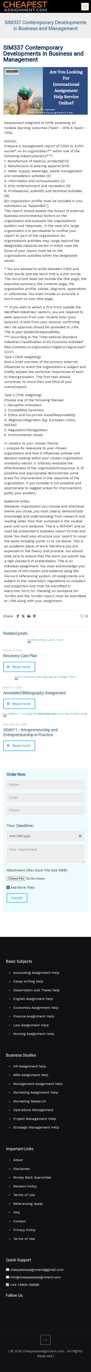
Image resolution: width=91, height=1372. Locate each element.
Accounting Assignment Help (36, 973)
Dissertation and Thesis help (36, 990)
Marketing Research (29, 1101)
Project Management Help (34, 1119)
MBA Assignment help (30, 1075)
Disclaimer (21, 1169)
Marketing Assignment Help (35, 1092)
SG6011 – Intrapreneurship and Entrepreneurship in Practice (30, 732)
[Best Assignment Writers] (25, 6)
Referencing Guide (28, 1204)
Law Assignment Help (31, 1025)
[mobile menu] (85, 6)
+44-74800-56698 (24, 1285)
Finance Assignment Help (33, 1016)
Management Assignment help (38, 1084)
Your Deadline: (20, 825)
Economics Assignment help (36, 1008)
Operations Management (33, 1110)
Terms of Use (24, 1195)
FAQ (16, 1212)
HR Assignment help (29, 1066)
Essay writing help (28, 981)
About (18, 1160)
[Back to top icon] (45, 1340)
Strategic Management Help (36, 1127)
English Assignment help (33, 999)
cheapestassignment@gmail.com (36, 1270)
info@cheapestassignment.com (35, 1277)
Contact (19, 1221)
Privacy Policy (24, 1230)
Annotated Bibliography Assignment (34, 693)
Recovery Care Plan (20, 655)
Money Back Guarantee (32, 1177)
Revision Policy (25, 1186)
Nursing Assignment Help (33, 1034)
